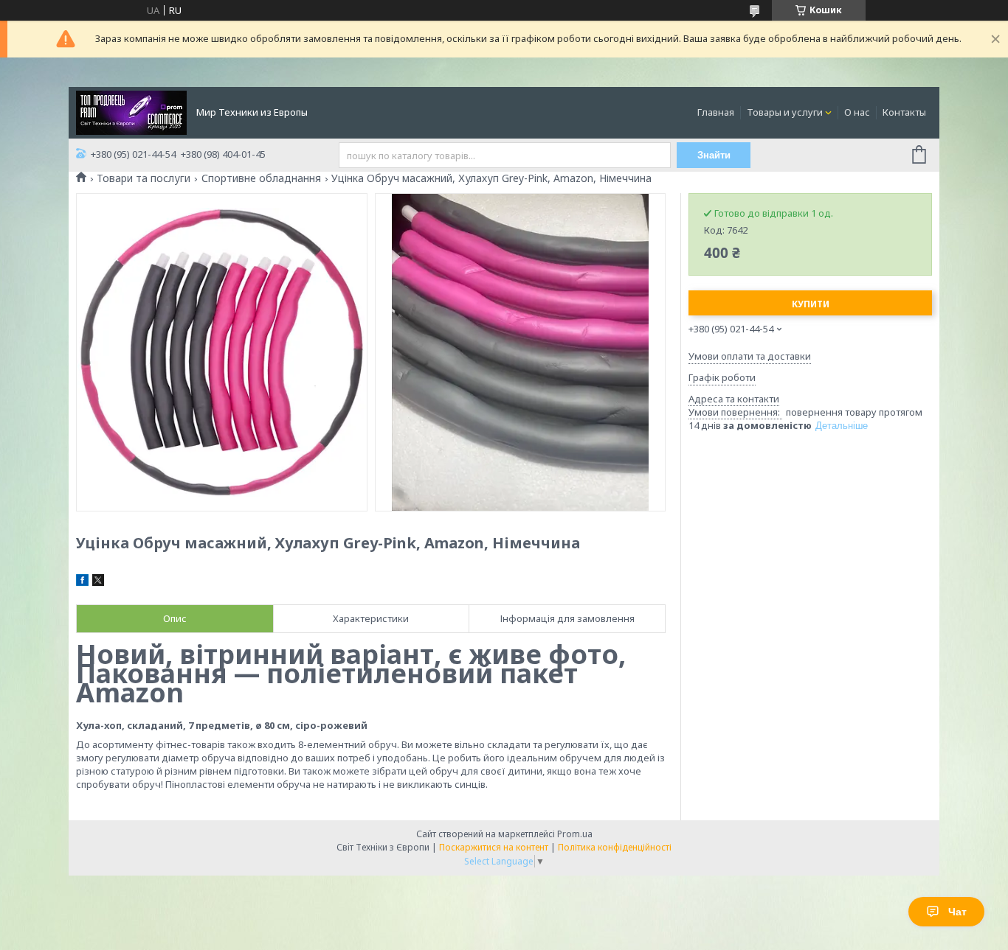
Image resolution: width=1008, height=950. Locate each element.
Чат (957, 912)
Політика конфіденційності (615, 847)
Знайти (714, 155)
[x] (98, 582)
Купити (810, 304)
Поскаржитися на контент (493, 847)
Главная (715, 112)
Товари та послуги (143, 178)
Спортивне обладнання (261, 178)
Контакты (904, 112)
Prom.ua (575, 834)
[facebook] (82, 582)
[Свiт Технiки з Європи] (131, 111)
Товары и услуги (785, 112)
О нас (857, 112)
